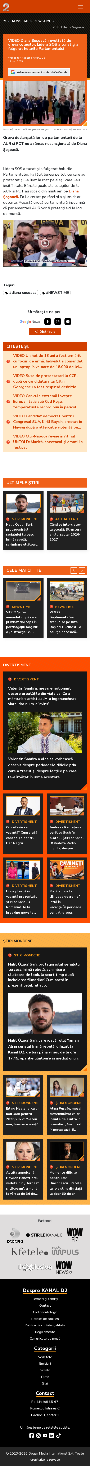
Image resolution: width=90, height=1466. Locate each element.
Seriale (45, 1370)
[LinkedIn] (51, 1436)
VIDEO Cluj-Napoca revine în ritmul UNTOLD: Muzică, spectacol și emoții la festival (48, 442)
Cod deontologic (45, 1312)
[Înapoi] (74, 570)
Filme (45, 1377)
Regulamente (45, 1332)
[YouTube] (45, 1436)
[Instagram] (38, 1436)
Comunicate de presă (45, 1338)
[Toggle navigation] (81, 7)
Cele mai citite (23, 570)
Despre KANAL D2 (45, 1290)
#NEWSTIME (57, 292)
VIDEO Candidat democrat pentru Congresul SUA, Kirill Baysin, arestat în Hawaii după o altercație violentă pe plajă (47, 422)
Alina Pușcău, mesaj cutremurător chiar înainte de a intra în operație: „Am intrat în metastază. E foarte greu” (66, 1121)
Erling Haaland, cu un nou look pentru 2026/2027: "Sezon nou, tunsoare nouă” (22, 1116)
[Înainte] (82, 570)
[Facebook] (31, 1436)
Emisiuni (45, 1363)
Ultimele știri (22, 482)
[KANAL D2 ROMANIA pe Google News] (30, 321)
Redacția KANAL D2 (33, 57)
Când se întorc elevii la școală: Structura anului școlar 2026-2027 (66, 532)
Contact (45, 1305)
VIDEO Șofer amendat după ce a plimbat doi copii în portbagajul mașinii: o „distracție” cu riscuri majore (22, 624)
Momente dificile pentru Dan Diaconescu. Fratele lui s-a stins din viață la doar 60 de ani (66, 1183)
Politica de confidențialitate (45, 1325)
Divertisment (17, 665)
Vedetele (45, 1357)
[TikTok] (58, 1436)
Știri (45, 1383)
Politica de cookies (45, 1319)
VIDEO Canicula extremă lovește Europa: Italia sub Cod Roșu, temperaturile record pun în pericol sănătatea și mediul (44, 401)
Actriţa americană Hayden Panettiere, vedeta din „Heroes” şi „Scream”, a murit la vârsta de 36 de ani (22, 1185)
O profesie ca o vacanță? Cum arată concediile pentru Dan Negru (21, 835)
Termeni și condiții (45, 1299)
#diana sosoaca (22, 292)
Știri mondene (17, 941)
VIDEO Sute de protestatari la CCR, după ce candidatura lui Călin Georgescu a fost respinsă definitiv (45, 381)
